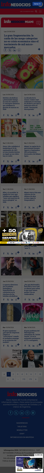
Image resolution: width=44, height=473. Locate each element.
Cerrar (36, 4)
